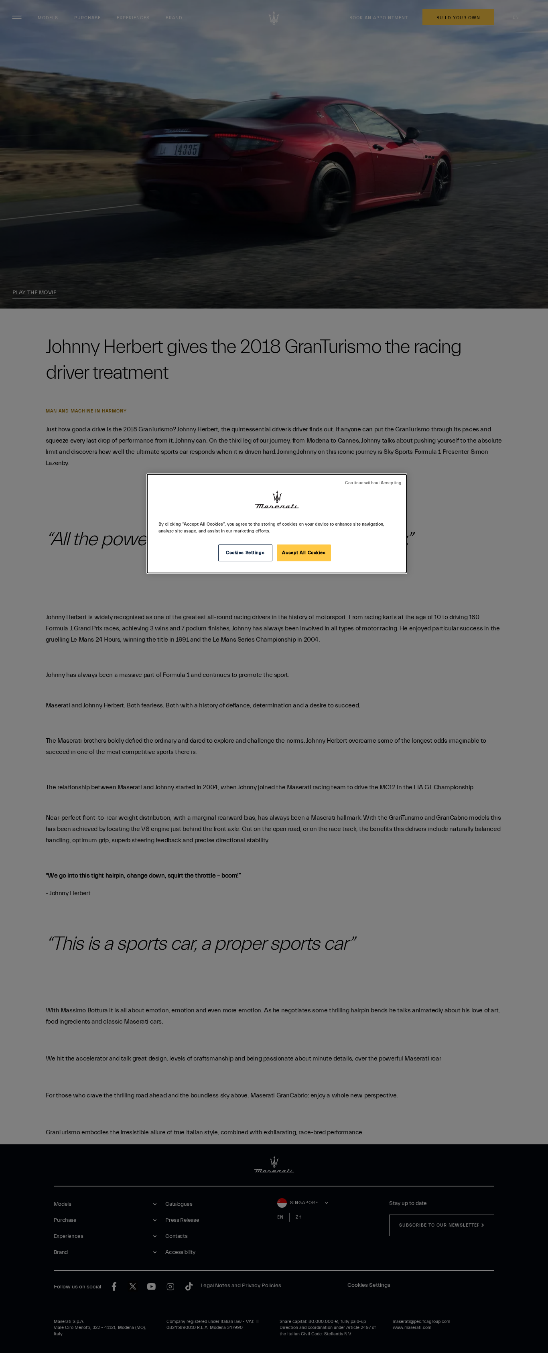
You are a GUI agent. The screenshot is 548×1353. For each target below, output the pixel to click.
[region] (276, 523)
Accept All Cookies (303, 552)
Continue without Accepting (373, 483)
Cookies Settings (245, 552)
